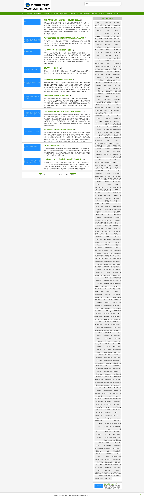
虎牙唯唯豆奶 (116, 173)
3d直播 (108, 451)
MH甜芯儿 (116, 245)
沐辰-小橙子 (117, 228)
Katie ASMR (99, 360)
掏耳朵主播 (108, 278)
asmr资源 (99, 322)
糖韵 (117, 104)
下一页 (60, 174)
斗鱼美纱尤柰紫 (108, 250)
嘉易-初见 (107, 173)
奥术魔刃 (94, 13)
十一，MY (107, 478)
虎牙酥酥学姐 (116, 77)
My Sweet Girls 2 (99, 49)
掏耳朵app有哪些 (98, 316)
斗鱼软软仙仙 (116, 151)
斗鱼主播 (72, 13)
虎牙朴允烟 (117, 66)
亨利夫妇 (116, 201)
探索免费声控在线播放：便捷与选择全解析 (58, 80)
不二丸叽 (98, 159)
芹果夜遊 (116, 330)
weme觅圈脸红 (99, 85)
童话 (99, 470)
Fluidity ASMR (107, 55)
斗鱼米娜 (116, 22)
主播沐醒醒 (99, 366)
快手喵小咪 (108, 431)
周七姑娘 (107, 242)
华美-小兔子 (117, 27)
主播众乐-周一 (116, 256)
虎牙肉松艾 (117, 58)
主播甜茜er (99, 451)
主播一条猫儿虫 (117, 390)
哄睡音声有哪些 (117, 69)
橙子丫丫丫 (108, 124)
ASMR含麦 (99, 104)
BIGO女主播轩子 (98, 102)
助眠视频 (98, 217)
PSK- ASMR (108, 176)
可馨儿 (99, 184)
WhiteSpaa (107, 344)
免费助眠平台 (98, 324)
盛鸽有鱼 (116, 132)
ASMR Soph (117, 338)
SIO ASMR (107, 212)
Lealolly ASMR (99, 344)
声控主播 (98, 148)
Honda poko (117, 41)
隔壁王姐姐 (108, 376)
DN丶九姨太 (108, 434)
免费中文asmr (116, 261)
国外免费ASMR (108, 143)
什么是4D (107, 47)
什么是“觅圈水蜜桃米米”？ (53, 145)
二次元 (99, 245)
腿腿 (108, 30)
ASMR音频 (117, 110)
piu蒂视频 (107, 308)
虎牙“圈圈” (108, 341)
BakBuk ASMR (98, 198)
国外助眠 (98, 253)
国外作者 (116, 13)
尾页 (67, 174)
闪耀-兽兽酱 (117, 341)
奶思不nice (116, 159)
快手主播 (87, 13)
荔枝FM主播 (37, 13)
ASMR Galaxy (116, 162)
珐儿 (117, 140)
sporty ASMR (117, 170)
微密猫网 (116, 475)
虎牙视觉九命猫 (99, 143)
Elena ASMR (99, 239)
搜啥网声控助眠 (67, 495)
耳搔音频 (107, 272)
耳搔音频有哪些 (99, 319)
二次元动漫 (108, 168)
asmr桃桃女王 (107, 275)
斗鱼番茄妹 (108, 302)
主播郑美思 (108, 52)
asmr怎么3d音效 (108, 110)
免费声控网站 (116, 267)
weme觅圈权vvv (117, 333)
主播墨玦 (107, 148)
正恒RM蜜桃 (117, 220)
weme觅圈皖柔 (99, 93)
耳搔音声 (107, 297)
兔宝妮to (99, 60)
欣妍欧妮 (98, 181)
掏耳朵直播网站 (117, 206)
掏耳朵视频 (99, 453)
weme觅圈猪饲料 (99, 442)
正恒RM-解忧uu (117, 366)
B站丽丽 (108, 74)
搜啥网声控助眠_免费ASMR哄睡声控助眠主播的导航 (34, 2)
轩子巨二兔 (117, 25)
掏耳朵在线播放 (99, 176)
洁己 (108, 214)
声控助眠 (109, 13)
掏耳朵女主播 (116, 269)
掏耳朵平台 (117, 190)
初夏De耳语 (117, 85)
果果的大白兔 (116, 409)
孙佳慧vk (98, 225)
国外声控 (107, 286)
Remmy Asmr (107, 420)
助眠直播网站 (98, 36)
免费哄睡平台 (116, 212)
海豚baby (99, 418)
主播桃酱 (116, 431)
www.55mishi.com (75, 495)
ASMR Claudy (107, 393)
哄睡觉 (108, 291)
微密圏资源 (99, 404)
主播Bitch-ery (107, 234)
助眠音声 (98, 77)
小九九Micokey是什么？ (52, 68)
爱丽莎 (116, 44)
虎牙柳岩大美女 (108, 253)
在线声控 (107, 459)
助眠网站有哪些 (99, 291)
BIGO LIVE (117, 99)
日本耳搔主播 (98, 311)
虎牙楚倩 (107, 88)
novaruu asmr (117, 33)
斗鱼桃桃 (116, 404)
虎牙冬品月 (117, 286)
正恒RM (99, 30)
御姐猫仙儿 (99, 280)
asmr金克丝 (99, 387)
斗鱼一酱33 (108, 467)
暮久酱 (108, 49)
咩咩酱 (99, 129)
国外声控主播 (98, 247)
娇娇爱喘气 (108, 33)
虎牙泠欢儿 (99, 82)
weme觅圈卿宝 (99, 363)
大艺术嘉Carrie (116, 346)
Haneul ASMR (98, 242)
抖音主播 (79, 13)
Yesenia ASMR (107, 387)
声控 (89, 495)
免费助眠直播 (98, 283)
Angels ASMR (116, 426)
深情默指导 (108, 60)
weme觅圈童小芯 (108, 448)
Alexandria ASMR (116, 209)
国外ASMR (108, 245)
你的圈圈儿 (108, 96)
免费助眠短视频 (108, 280)
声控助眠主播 (116, 289)
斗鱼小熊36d (108, 442)
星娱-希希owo (116, 88)
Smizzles (117, 203)
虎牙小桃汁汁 (98, 192)
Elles (108, 151)
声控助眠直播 (116, 319)
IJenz (117, 96)
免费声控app (108, 311)
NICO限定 (116, 55)
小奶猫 (116, 223)
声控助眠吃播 (98, 140)
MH (108, 140)
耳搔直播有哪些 (117, 146)
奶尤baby (116, 82)
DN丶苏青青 (108, 58)
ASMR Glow (117, 418)
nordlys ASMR (107, 162)
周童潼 (116, 291)
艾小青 (99, 201)
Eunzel (98, 55)
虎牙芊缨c (98, 313)
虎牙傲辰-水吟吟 (108, 190)
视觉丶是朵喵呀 (108, 38)
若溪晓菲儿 (99, 212)
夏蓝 (99, 88)
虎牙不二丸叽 (116, 80)
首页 (23, 13)
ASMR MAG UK (117, 195)
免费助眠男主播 (117, 124)
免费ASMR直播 (117, 192)
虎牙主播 (29, 13)
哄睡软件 (107, 355)
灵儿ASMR (117, 420)
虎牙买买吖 (108, 256)
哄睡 (108, 63)
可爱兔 (99, 118)
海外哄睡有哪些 (117, 275)
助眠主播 (107, 294)
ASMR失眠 (99, 44)
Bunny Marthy (107, 85)
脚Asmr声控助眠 (99, 286)
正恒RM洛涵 (99, 173)
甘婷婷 (108, 236)
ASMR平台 (99, 52)
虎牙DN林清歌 (99, 190)
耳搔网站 (98, 58)
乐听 (99, 456)
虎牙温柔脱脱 (98, 146)
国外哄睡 (107, 231)
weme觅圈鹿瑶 (108, 374)
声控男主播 (108, 187)
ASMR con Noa (99, 124)
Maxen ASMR (116, 437)
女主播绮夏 (108, 181)
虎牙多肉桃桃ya (117, 322)
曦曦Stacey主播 (99, 393)
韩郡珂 (108, 203)
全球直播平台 (107, 102)
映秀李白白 (108, 418)
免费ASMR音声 (117, 126)
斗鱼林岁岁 (108, 201)
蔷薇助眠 (116, 355)
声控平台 (98, 349)
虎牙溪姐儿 (117, 231)
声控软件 (98, 269)
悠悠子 (99, 335)
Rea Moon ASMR (99, 440)
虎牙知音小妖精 (108, 223)
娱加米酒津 (108, 121)
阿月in (116, 396)
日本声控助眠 (98, 467)
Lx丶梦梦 (107, 470)
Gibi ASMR (99, 423)
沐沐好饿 (116, 36)
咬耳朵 (116, 30)
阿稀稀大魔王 (116, 93)
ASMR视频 (99, 264)
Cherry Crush (108, 225)
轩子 (99, 99)
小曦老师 (98, 346)
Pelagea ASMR (98, 38)
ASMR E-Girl (107, 426)
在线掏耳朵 (117, 352)
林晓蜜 (116, 184)
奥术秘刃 (101, 13)
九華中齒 (107, 409)
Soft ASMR (99, 409)
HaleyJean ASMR (99, 459)
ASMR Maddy (107, 289)
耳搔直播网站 (98, 302)
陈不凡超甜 (99, 396)
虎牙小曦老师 (107, 445)
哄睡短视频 (99, 374)
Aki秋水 (99, 278)
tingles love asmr (117, 176)
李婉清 (116, 102)
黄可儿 (116, 412)
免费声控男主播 (99, 203)
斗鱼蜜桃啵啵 (107, 184)
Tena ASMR (99, 121)
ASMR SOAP (107, 401)
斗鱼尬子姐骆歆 (117, 63)
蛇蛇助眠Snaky (116, 459)
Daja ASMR (117, 121)
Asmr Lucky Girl (108, 104)
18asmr (99, 429)
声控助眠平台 (98, 289)
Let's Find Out (107, 195)
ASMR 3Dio (117, 71)
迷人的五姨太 (98, 398)
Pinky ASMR (117, 467)
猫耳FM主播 (54, 13)
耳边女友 (98, 437)
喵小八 (108, 407)
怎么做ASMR (116, 379)
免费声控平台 (116, 143)
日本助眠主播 (116, 294)
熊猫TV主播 (63, 13)
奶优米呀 (98, 390)
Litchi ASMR (99, 464)
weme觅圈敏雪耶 (99, 448)
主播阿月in (117, 234)
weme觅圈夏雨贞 (99, 355)
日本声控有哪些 (99, 66)
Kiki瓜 (98, 338)
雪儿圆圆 (107, 146)
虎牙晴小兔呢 (107, 269)
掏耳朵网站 (99, 341)
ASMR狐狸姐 (99, 154)
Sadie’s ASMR (116, 344)
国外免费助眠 (107, 404)
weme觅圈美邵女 (116, 462)
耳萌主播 (46, 13)
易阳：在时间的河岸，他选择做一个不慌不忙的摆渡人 (62, 20)
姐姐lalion (107, 44)
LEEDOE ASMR (99, 206)
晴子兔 (99, 33)
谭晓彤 (116, 168)
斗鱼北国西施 (116, 434)
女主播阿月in (99, 115)
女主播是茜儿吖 (99, 376)
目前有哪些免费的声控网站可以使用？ (56, 95)
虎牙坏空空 (99, 272)
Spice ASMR (108, 115)
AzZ (117, 115)
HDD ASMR (117, 442)
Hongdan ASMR (117, 113)
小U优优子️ (99, 352)
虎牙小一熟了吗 (99, 250)
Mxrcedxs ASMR (108, 368)
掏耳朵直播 (108, 322)
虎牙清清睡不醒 (108, 179)
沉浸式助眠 (108, 363)
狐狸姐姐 (98, 434)
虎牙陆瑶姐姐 (116, 217)
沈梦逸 (99, 132)
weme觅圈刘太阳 (116, 423)
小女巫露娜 (108, 423)
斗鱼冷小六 (99, 445)
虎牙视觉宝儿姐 (108, 154)
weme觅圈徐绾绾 (116, 91)
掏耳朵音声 (99, 357)
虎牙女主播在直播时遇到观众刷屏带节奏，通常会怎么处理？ (64, 38)
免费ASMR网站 (117, 107)
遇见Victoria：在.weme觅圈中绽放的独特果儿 (59, 129)
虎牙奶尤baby (107, 349)
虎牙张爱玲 (117, 385)
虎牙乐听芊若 (98, 25)
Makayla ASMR (108, 107)
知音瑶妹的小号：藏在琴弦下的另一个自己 (58, 50)
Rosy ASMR (99, 412)
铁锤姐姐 (107, 206)
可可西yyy (107, 429)
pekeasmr (99, 209)
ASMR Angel (99, 126)
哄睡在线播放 (116, 313)
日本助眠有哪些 (117, 324)
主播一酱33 (117, 118)
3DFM (98, 426)
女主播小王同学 (117, 327)
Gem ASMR (108, 209)
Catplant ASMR (99, 330)
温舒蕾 (99, 22)
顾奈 (117, 247)
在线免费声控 (107, 239)
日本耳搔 (98, 371)
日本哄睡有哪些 (108, 264)
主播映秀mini (107, 198)
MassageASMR (98, 110)
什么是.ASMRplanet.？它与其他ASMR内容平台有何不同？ (63, 159)
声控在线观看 (98, 294)
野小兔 (108, 456)
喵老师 (108, 170)
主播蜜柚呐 (99, 236)
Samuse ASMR (116, 453)
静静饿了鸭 (108, 220)
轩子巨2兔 (107, 25)
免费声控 (107, 69)
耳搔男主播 (108, 22)
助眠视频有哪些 (99, 305)
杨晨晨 (99, 47)
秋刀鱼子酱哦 (98, 179)
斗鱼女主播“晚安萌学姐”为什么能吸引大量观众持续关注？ (63, 111)
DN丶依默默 (117, 52)
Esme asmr (98, 431)
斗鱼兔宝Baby (116, 368)
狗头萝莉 (98, 96)
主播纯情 (116, 470)
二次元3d (107, 126)
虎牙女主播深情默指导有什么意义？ (114, 484)
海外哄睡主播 (98, 267)
